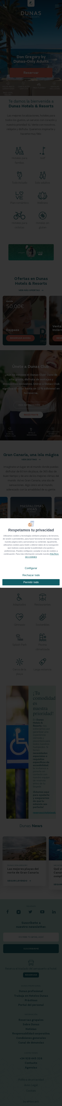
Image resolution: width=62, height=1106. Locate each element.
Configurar (31, 568)
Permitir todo (31, 582)
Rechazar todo (31, 575)
